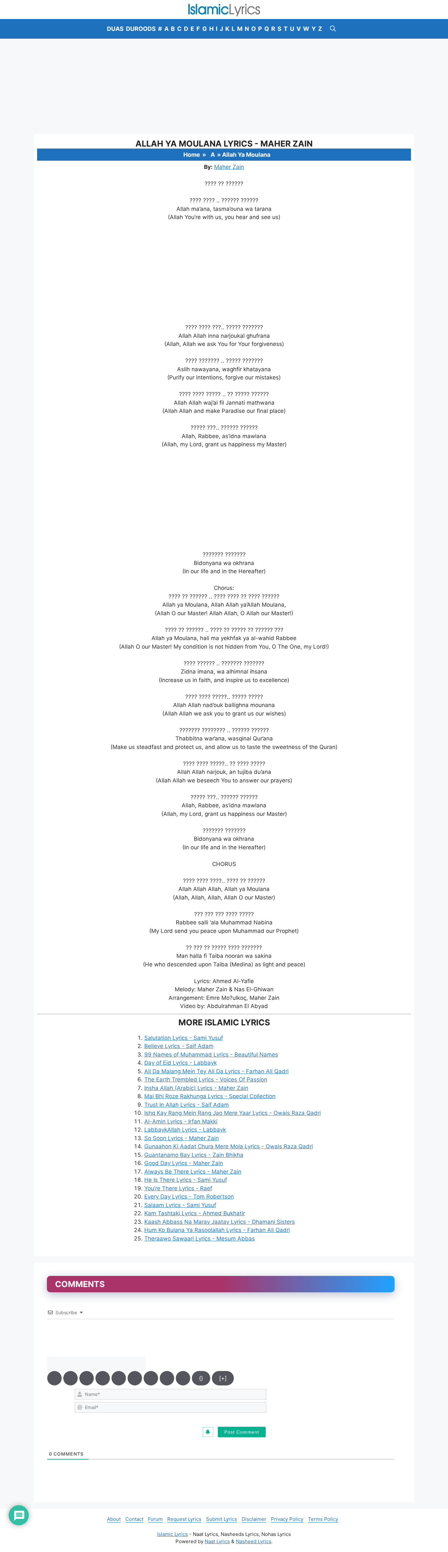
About (114, 1519)
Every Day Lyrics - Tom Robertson (189, 1196)
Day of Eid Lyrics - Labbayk (180, 1062)
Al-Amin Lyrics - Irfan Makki (180, 1121)
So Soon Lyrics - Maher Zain (181, 1138)
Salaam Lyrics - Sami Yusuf (180, 1205)
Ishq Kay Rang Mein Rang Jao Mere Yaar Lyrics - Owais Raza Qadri (232, 1113)
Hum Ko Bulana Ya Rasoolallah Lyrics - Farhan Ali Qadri (217, 1230)
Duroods (141, 28)
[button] (332, 29)
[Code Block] (167, 1378)
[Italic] (70, 1378)
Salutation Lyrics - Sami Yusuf (183, 1038)
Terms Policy (323, 1519)
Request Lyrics (184, 1519)
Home (191, 154)
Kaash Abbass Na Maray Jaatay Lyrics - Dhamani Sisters (219, 1222)
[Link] (183, 1378)
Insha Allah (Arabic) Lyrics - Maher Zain (196, 1088)
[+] (223, 1378)
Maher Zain (229, 167)
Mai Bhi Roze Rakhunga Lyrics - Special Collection (209, 1096)
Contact (134, 1519)
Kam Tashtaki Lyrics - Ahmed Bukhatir (194, 1213)
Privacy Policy (287, 1519)
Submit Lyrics (221, 1519)
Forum (155, 1519)
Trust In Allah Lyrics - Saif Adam (186, 1104)
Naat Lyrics (217, 1541)
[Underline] (86, 1378)
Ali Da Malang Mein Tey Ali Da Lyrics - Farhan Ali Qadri (216, 1071)
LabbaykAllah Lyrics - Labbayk (185, 1129)
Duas (115, 28)
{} (201, 1378)
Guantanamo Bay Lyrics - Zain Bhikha (193, 1155)
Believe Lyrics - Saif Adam (179, 1046)
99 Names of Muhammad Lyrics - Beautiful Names (211, 1054)
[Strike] (102, 1378)
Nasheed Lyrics (253, 1541)
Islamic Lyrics (172, 1534)
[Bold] (54, 1378)
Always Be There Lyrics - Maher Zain (192, 1171)
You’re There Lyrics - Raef (178, 1188)
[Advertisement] (224, 86)
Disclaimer (254, 1519)
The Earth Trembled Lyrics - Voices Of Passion (205, 1079)
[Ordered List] (119, 1378)
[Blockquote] (151, 1378)
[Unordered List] (135, 1378)
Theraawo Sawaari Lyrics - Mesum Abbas (199, 1238)
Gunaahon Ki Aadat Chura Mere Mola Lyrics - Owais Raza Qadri (228, 1146)
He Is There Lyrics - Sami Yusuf (185, 1180)
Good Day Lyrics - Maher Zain (183, 1163)
